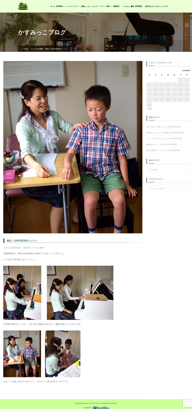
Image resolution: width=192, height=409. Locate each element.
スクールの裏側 (37, 49)
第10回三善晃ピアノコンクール (156, 150)
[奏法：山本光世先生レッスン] (72, 147)
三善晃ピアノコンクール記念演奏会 (158, 133)
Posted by (11, 247)
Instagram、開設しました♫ (156, 127)
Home (26, 49)
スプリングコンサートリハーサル (157, 139)
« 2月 (148, 108)
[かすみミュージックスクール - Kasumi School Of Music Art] (23, 6)
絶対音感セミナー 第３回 (155, 144)
